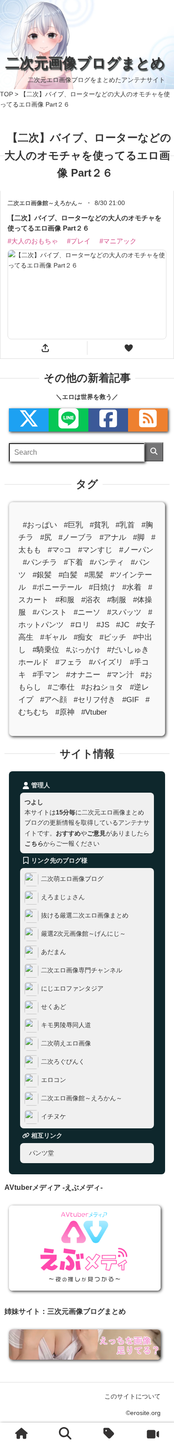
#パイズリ (106, 662)
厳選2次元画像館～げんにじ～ (83, 933)
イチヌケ (53, 1116)
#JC (122, 625)
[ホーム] (21, 1433)
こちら (34, 843)
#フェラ (68, 662)
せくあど (53, 1006)
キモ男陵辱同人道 (66, 1024)
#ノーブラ (75, 537)
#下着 (73, 562)
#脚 (139, 537)
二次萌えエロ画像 (66, 1043)
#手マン (46, 675)
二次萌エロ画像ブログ (72, 878)
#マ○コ (59, 550)
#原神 (65, 712)
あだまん (53, 951)
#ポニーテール (57, 587)
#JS (102, 625)
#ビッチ (112, 637)
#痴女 (83, 637)
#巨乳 (73, 525)
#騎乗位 (46, 650)
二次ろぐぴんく (63, 1061)
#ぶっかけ (83, 650)
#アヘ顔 (53, 699)
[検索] (154, 451)
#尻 (46, 537)
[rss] (148, 420)
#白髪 (68, 575)
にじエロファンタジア (72, 988)
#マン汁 (120, 675)
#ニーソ (87, 612)
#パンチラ (40, 562)
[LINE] (68, 420)
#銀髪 (42, 575)
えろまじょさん (63, 897)
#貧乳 (99, 525)
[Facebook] (108, 420)
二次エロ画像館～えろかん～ (81, 1098)
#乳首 (125, 525)
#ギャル (53, 637)
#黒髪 (94, 575)
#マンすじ (95, 550)
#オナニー (83, 675)
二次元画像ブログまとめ (85, 63)
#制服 (116, 600)
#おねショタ (102, 687)
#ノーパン (136, 550)
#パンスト (50, 612)
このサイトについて (132, 1396)
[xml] (29, 420)
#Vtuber (94, 712)
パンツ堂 (41, 1152)
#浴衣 (90, 600)
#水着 (131, 587)
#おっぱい (40, 525)
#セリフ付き (95, 699)
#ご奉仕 (61, 687)
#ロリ (80, 625)
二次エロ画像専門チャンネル (81, 970)
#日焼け (102, 587)
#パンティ (107, 562)
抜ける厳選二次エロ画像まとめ (84, 915)
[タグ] (109, 1433)
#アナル (112, 537)
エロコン (53, 1079)
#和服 (65, 600)
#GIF (130, 699)
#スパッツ (124, 612)
